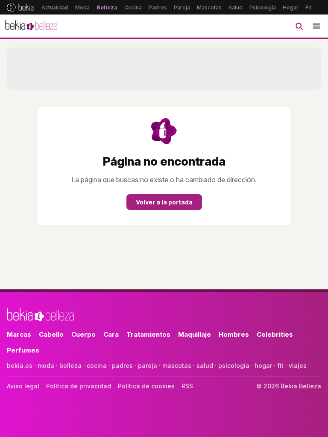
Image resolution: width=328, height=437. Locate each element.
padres (122, 365)
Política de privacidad (78, 386)
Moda (82, 7)
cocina (97, 365)
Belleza (107, 7)
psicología (233, 365)
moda (46, 365)
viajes (298, 365)
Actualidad (54, 7)
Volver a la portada (164, 202)
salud (204, 365)
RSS (187, 386)
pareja (147, 365)
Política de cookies (146, 386)
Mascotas (209, 7)
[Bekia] (20, 7)
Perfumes (23, 350)
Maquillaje (194, 334)
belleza (70, 365)
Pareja (182, 7)
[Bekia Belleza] (31, 26)
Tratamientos (148, 334)
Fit (308, 7)
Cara (111, 334)
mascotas (176, 365)
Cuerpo (83, 334)
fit (280, 365)
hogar (263, 365)
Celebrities (275, 334)
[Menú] (316, 26)
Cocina (133, 7)
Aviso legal (23, 386)
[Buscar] (299, 26)
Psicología (262, 7)
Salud (235, 7)
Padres (158, 7)
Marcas (19, 334)
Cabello (51, 334)
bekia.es (19, 365)
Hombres (234, 334)
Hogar (291, 7)
